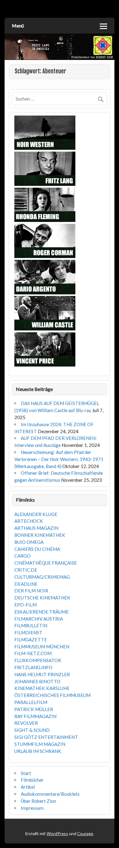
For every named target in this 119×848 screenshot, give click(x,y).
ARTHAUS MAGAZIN (36, 528)
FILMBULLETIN (30, 625)
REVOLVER (26, 723)
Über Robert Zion (38, 801)
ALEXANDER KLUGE (35, 514)
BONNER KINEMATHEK (39, 535)
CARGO (22, 556)
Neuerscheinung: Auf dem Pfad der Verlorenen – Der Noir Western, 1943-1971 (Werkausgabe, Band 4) (58, 459)
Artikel (28, 787)
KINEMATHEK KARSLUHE (42, 688)
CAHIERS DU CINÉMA (37, 549)
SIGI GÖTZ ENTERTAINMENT (46, 737)
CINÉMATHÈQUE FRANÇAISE (45, 563)
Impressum (32, 808)
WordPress (57, 833)
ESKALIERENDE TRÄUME (41, 611)
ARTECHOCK (28, 521)
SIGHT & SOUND (32, 730)
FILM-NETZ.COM (33, 653)
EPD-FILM (25, 604)
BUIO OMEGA (29, 542)
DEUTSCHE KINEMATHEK (42, 597)
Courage (85, 833)
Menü (18, 25)
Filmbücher (32, 780)
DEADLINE (26, 584)
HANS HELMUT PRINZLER (42, 674)
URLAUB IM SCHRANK (37, 751)
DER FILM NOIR (31, 590)
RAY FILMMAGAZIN (35, 716)
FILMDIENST (28, 632)
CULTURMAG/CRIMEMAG (42, 577)
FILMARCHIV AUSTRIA (38, 618)
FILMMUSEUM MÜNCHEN (41, 646)
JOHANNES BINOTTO (37, 681)
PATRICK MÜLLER (33, 709)
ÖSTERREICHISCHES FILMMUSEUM (52, 695)
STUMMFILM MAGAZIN (39, 744)
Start (26, 773)
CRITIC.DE (25, 570)
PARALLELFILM (30, 702)
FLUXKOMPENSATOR (37, 660)
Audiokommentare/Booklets (50, 794)
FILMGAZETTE (30, 639)
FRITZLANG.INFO (33, 667)
